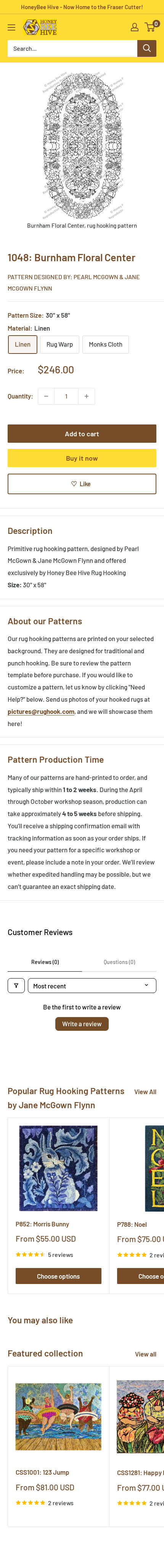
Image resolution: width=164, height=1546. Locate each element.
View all (145, 1354)
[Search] (146, 48)
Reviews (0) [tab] (45, 962)
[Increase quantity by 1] (87, 396)
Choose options (58, 1276)
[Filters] (16, 985)
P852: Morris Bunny (42, 1224)
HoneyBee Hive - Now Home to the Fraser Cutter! (82, 6)
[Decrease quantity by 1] (46, 396)
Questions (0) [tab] (119, 962)
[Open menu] (11, 27)
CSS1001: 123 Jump (42, 1472)
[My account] (134, 27)
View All (145, 1091)
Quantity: (20, 396)
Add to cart (82, 433)
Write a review (82, 1023)
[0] (150, 27)
